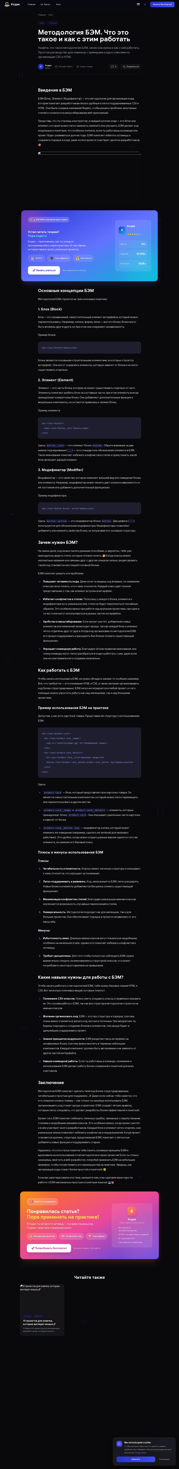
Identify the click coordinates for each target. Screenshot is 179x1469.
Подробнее (141, 1452)
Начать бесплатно (162, 4)
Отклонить (164, 1459)
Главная (42, 15)
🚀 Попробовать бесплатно (49, 1248)
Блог (51, 15)
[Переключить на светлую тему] (145, 4)
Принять (136, 1459)
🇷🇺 (138, 4)
